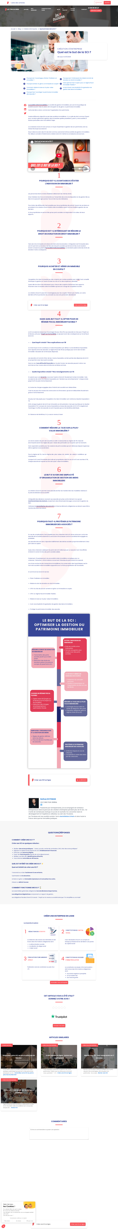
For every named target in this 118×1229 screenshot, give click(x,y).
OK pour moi (29, 1221)
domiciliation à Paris (67, 816)
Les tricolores (13, 9)
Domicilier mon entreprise (59, 982)
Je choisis (18, 1221)
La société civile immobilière (37, 105)
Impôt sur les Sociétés (48, 334)
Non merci (7, 1221)
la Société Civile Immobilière (55, 248)
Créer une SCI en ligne (81, 305)
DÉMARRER (107, 2)
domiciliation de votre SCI (45, 506)
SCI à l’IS (43, 377)
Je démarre (81, 780)
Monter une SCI (103, 1073)
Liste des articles (18, 3)
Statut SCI (14, 1107)
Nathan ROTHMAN (48, 799)
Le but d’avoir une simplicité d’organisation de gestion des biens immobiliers (77, 88)
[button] (3, 1226)
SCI (78, 279)
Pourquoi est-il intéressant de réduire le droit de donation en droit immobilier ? (78, 79)
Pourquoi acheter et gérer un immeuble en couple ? (43, 84)
